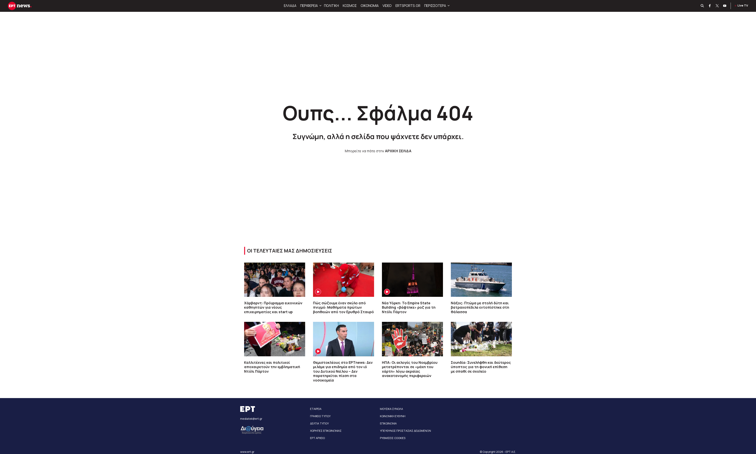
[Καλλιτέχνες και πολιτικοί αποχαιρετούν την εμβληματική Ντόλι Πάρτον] (274, 339)
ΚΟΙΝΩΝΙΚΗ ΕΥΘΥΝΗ (392, 416)
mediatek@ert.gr (251, 419)
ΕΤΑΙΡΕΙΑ (315, 409)
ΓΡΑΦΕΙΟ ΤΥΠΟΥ (320, 416)
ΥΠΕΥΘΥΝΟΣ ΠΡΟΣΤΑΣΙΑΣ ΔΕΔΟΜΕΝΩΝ (405, 431)
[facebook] (710, 6)
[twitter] (717, 6)
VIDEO (387, 5)
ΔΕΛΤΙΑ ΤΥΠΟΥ (319, 423)
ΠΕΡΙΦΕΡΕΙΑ (309, 5)
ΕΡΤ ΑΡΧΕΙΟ (317, 438)
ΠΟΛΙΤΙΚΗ (331, 5)
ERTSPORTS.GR (408, 5)
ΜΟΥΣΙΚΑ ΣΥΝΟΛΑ (391, 409)
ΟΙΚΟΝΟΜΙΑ (370, 5)
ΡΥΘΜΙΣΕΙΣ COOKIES (392, 438)
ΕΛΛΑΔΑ (290, 5)
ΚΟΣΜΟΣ (350, 5)
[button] (320, 5)
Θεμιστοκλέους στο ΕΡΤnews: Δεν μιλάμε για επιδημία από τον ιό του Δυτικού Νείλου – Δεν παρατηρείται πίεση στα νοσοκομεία (343, 371)
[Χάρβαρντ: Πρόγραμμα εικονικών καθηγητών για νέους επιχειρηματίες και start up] (274, 280)
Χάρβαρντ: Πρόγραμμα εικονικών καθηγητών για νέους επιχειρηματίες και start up (273, 307)
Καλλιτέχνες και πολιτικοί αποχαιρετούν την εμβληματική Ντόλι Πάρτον (272, 367)
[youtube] (725, 6)
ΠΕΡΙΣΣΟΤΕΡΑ (435, 5)
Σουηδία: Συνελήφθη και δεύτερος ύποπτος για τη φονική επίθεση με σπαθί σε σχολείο (481, 367)
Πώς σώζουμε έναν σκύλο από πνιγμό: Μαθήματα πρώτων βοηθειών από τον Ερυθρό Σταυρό (343, 307)
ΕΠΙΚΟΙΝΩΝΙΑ (388, 423)
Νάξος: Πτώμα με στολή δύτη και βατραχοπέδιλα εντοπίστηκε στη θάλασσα (480, 307)
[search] (702, 6)
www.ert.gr (247, 452)
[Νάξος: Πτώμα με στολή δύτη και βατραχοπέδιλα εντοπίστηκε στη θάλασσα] (481, 280)
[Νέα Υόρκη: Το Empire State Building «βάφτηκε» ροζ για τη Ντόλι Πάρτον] (412, 280)
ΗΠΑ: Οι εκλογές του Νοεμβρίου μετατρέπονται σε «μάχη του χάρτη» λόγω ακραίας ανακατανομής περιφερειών (409, 369)
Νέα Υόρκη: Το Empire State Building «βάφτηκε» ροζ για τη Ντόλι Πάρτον (408, 307)
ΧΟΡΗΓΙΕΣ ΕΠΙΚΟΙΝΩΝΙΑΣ (326, 431)
